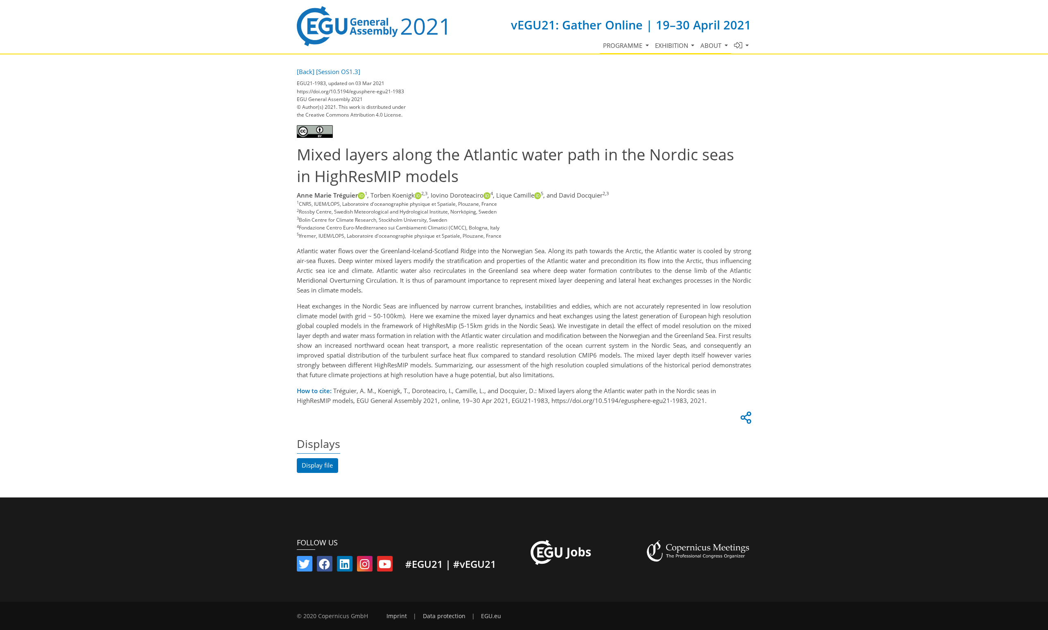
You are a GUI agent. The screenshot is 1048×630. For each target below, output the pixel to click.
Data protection (444, 616)
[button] (741, 45)
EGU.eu (491, 616)
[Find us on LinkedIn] (344, 566)
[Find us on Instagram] (365, 566)
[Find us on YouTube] (385, 566)
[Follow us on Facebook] (324, 566)
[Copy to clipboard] (745, 420)
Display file (317, 465)
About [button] (711, 45)
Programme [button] (623, 45)
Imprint (396, 616)
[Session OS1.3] (338, 72)
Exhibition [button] (672, 45)
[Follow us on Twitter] (304, 566)
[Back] (305, 72)
